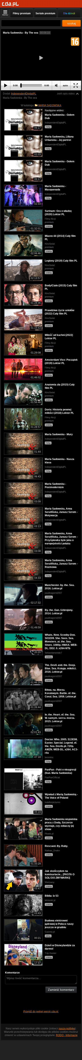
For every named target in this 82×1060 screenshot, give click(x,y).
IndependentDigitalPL (23, 93)
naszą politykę (67, 1028)
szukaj (71, 23)
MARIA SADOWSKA (49, 105)
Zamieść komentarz (61, 989)
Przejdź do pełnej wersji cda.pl (41, 1011)
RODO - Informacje (67, 1035)
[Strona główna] (10, 4)
